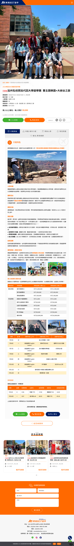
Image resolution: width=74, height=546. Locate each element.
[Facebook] (64, 120)
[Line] (60, 120)
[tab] (12, 131)
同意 (54, 543)
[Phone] (70, 538)
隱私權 (59, 543)
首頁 (4, 82)
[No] (71, 544)
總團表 (7, 82)
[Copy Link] (57, 120)
